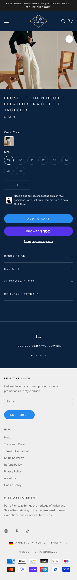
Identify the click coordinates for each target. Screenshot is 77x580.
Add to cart (38, 218)
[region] (38, 341)
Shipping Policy (14, 458)
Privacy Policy (13, 471)
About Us (10, 478)
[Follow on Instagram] (6, 531)
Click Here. (20, 204)
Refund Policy (13, 464)
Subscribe (19, 414)
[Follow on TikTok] (27, 531)
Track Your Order (15, 444)
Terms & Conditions (16, 451)
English (57, 543)
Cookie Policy (12, 485)
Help (7, 437)
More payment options (38, 241)
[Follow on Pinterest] (17, 531)
